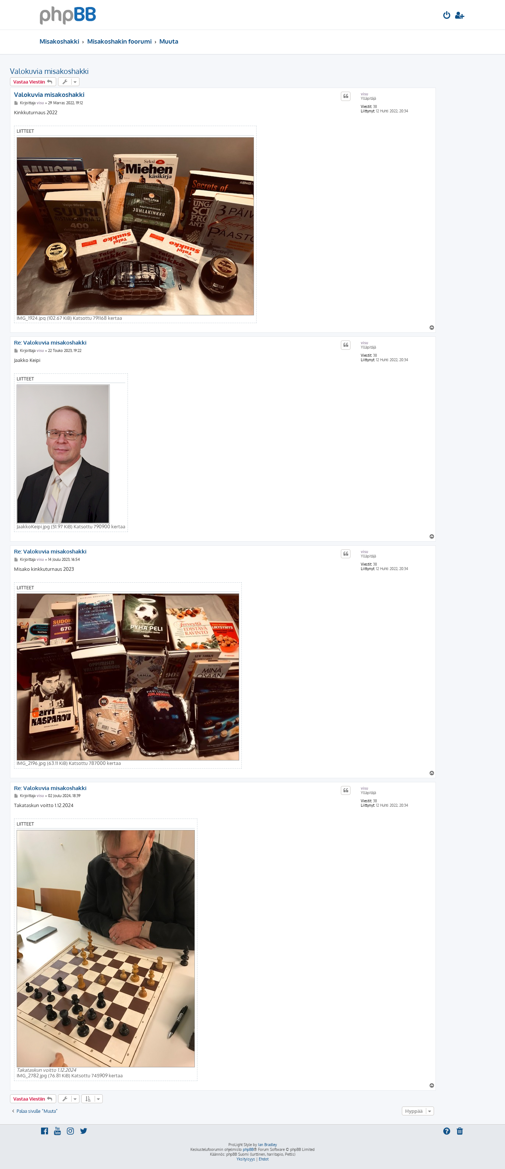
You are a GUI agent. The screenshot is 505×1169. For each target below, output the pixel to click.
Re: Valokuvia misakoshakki (50, 342)
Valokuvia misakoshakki (49, 71)
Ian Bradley (267, 1144)
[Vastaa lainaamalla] (345, 96)
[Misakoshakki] (68, 15)
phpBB (248, 1149)
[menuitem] (447, 16)
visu (364, 94)
